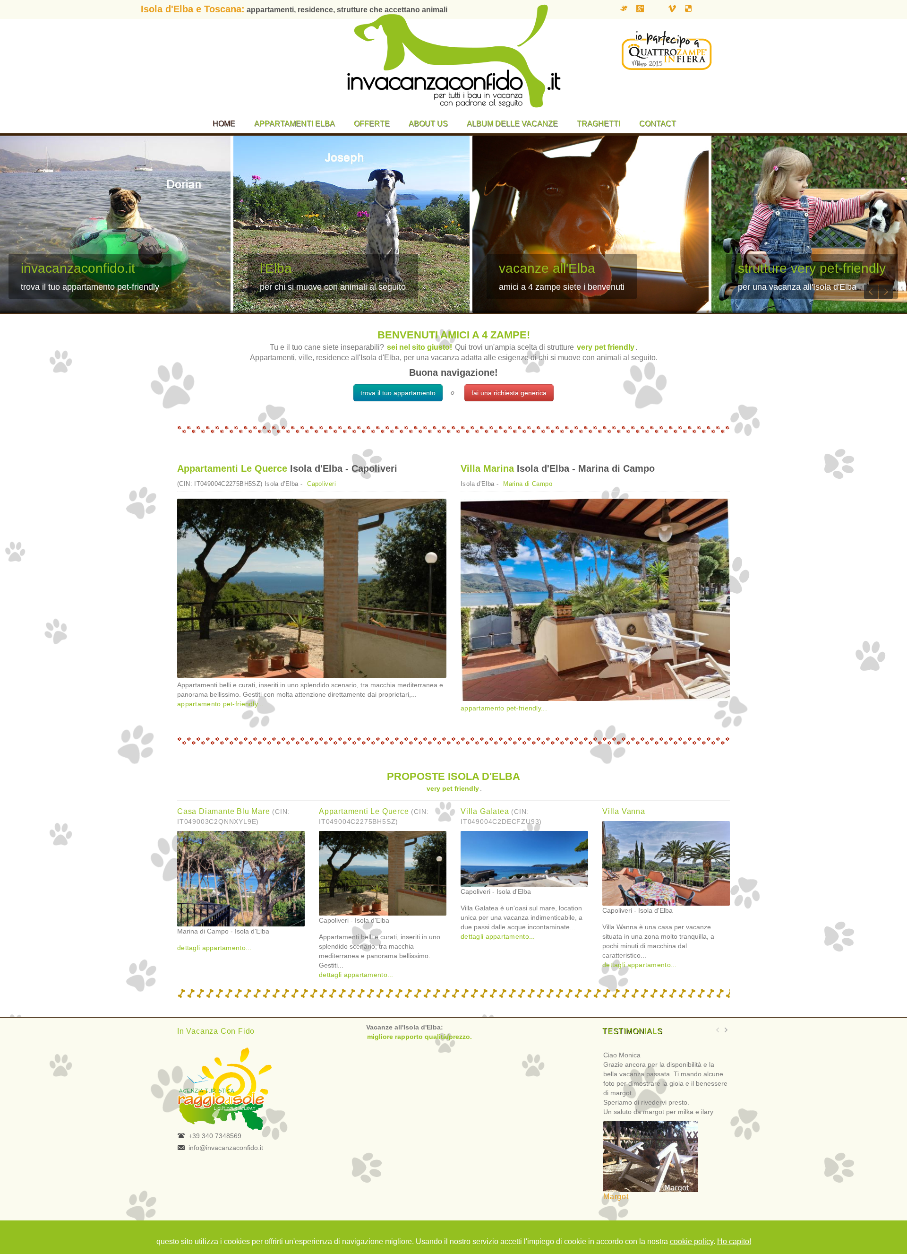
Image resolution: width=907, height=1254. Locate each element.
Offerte (372, 124)
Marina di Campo (527, 484)
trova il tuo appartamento (398, 393)
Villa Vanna (623, 811)
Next (886, 292)
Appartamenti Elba (294, 124)
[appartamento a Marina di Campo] (241, 878)
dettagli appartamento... (214, 947)
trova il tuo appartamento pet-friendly (90, 287)
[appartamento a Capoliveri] (382, 872)
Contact (657, 124)
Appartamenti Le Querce (232, 468)
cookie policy (691, 1241)
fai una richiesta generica (509, 393)
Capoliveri (321, 484)
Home (224, 124)
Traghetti (598, 124)
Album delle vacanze (512, 124)
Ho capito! (734, 1241)
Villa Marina (487, 468)
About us (428, 124)
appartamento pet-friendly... (220, 704)
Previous (871, 292)
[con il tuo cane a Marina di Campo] (595, 600)
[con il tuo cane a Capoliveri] (311, 588)
